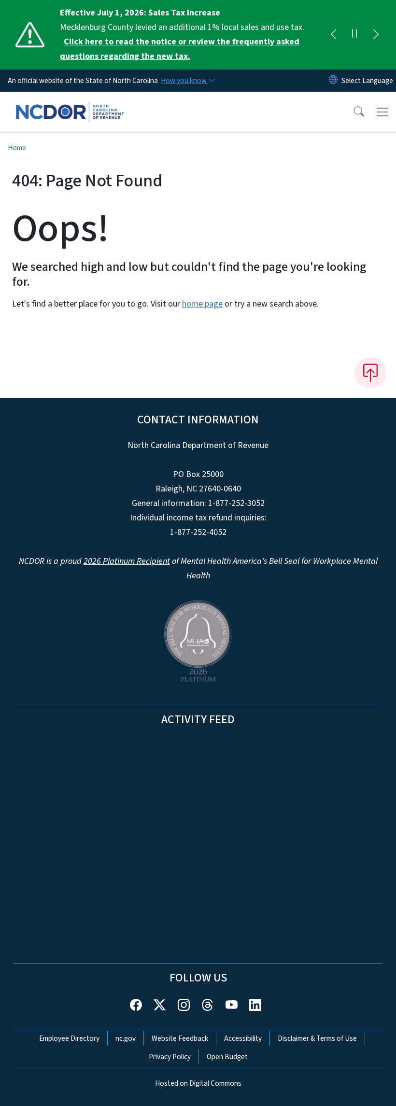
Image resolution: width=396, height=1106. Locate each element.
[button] (352, 112)
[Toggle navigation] (382, 112)
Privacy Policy (170, 1056)
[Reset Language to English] (333, 80)
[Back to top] (370, 373)
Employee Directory (69, 1038)
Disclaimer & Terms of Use (317, 1038)
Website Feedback (180, 1038)
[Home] (69, 103)
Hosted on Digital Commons (198, 1083)
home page (202, 304)
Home (17, 147)
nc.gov (125, 1038)
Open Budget (227, 1056)
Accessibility (243, 1038)
